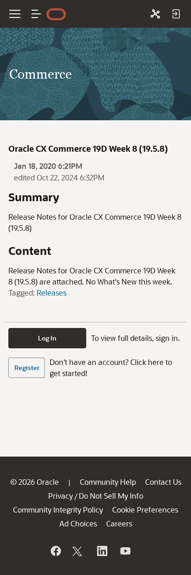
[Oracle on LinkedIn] (102, 550)
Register (26, 367)
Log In (47, 338)
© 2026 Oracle (34, 482)
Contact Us (163, 482)
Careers (119, 523)
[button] (36, 14)
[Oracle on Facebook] (55, 550)
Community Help (108, 482)
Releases (51, 292)
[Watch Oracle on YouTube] (125, 550)
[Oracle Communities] (155, 13)
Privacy (60, 496)
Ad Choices (78, 523)
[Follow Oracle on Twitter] (78, 550)
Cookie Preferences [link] (145, 509)
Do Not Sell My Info (111, 496)
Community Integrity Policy (58, 509)
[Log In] (176, 14)
